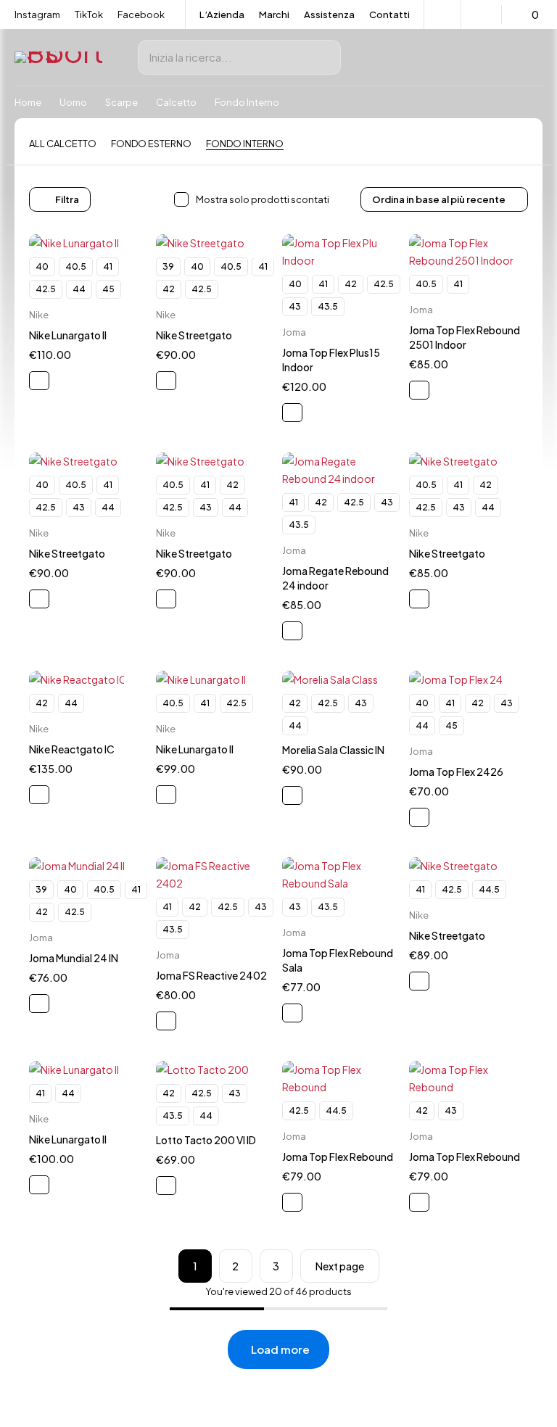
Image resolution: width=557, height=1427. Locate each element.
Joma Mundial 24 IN (73, 957)
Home (28, 102)
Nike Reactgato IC (72, 749)
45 (108, 289)
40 (42, 266)
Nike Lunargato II (68, 335)
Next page (339, 1266)
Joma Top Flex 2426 (456, 771)
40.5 (75, 266)
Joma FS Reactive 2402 (211, 975)
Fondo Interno (245, 143)
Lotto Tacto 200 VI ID (206, 1139)
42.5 (46, 289)
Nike (39, 314)
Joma (294, 332)
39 (168, 266)
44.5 (489, 889)
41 (107, 266)
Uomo (73, 102)
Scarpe (121, 102)
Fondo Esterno (151, 143)
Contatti (389, 14)
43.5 (328, 306)
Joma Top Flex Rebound (337, 1156)
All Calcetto (62, 143)
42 (168, 289)
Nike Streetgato (194, 335)
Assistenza (329, 14)
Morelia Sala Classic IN (333, 749)
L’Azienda (221, 14)
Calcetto (176, 102)
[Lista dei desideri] (483, 14)
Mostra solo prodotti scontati (262, 199)
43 (295, 306)
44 (79, 289)
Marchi (274, 14)
